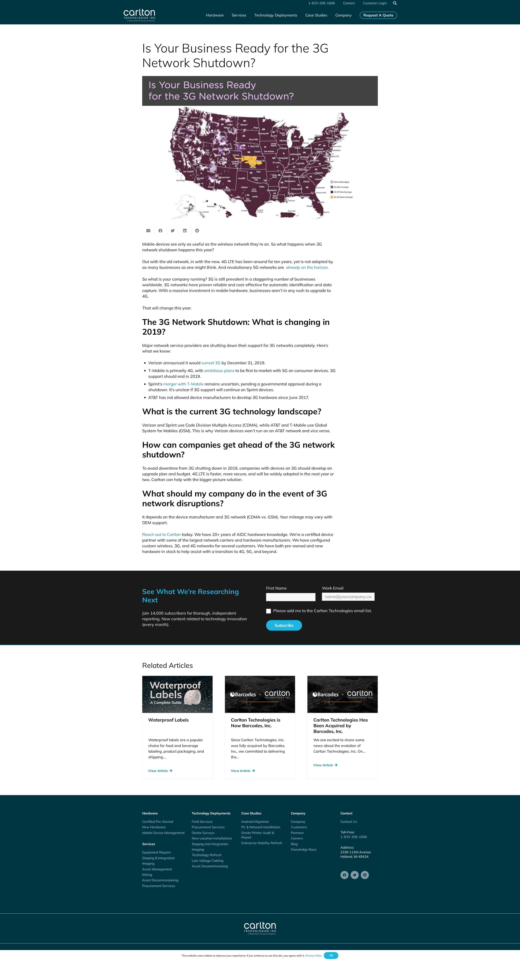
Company (298, 822)
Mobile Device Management (163, 833)
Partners (297, 833)
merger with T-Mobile (183, 383)
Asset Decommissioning (160, 880)
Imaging (148, 863)
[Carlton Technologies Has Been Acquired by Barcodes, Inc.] (343, 694)
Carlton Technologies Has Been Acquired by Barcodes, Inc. (340, 725)
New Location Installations (212, 838)
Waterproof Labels (168, 720)
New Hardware (154, 827)
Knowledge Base (303, 849)
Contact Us (348, 822)
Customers (299, 827)
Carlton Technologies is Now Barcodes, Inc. (255, 722)
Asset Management (157, 869)
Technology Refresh (206, 855)
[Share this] (160, 231)
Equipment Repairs (156, 852)
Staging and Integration (210, 844)
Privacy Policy (313, 955)
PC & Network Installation (260, 827)
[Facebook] (344, 875)
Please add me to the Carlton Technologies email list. (322, 610)
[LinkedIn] (365, 875)
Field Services (202, 822)
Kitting (147, 875)
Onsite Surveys (203, 833)
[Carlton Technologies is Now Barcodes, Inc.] (260, 694)
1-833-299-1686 (353, 837)
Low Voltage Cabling (207, 861)
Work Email (333, 588)
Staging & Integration (158, 858)
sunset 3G (211, 362)
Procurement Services (158, 886)
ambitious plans (219, 370)
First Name (277, 588)
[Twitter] (355, 875)
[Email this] (148, 231)
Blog (294, 844)
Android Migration (255, 822)
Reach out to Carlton (161, 534)
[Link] (139, 15)
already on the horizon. (307, 267)
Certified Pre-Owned (157, 822)
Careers (297, 838)
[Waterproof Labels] (177, 694)
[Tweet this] (173, 231)
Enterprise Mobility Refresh (261, 843)
